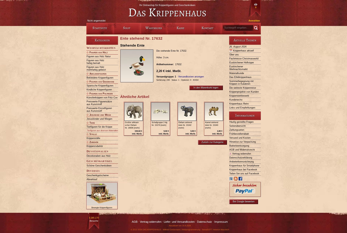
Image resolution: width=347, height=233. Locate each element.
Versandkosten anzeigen (191, 76)
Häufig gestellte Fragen (241, 122)
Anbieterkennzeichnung (241, 161)
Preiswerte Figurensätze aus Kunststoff (99, 103)
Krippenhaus (241, 50)
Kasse (180, 27)
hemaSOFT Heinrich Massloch (215, 229)
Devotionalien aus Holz (99, 155)
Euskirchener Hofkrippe (241, 62)
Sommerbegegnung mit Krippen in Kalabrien (241, 82)
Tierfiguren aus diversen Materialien (102, 130)
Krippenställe (93, 138)
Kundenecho (235, 99)
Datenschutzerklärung (240, 157)
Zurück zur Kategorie (212, 142)
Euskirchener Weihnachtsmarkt (238, 68)
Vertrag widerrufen (240, 153)
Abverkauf (92, 179)
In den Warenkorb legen (206, 87)
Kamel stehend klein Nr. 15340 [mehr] (211, 125)
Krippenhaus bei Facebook (243, 169)
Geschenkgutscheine (98, 175)
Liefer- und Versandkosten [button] (179, 221)
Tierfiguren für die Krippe (99, 126)
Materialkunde (236, 73)
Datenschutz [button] (204, 221)
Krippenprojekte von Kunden (244, 91)
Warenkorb (153, 27)
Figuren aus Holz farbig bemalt (95, 61)
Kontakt (207, 27)
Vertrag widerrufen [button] (150, 221)
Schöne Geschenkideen (99, 165)
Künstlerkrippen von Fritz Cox (102, 97)
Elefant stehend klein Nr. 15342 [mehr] (185, 125)
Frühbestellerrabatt (239, 133)
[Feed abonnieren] (236, 179)
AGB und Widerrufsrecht (242, 149)
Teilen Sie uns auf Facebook (244, 173)
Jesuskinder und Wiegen (99, 118)
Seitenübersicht (237, 126)
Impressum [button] (221, 221)
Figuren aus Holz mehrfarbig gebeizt (96, 68)
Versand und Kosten (239, 137)
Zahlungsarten (236, 130)
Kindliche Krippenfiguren (99, 89)
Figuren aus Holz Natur (99, 56)
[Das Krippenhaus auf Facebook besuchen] (241, 179)
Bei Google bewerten (243, 201)
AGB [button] (135, 221)
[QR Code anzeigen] (231, 179)
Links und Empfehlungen (242, 107)
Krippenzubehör (95, 146)
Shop (126, 27)
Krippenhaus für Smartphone (244, 165)
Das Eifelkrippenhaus (240, 77)
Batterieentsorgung (239, 145)
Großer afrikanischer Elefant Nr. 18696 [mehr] (132, 125)
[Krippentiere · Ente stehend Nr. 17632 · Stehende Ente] (138, 66)
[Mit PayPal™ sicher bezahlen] (245, 195)
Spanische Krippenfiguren (100, 85)
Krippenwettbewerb (239, 95)
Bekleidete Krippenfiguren (100, 77)
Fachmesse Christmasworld (243, 58)
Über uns (234, 54)
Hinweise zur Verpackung (242, 141)
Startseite (100, 27)
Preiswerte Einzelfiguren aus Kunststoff (99, 109)
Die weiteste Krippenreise (242, 87)
